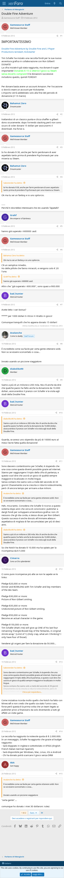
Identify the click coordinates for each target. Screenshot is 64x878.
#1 (61, 36)
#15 (61, 773)
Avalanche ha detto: (12, 493)
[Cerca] (60, 3)
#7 (61, 304)
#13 (61, 662)
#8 (61, 343)
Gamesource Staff (12, 18)
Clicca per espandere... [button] (32, 692)
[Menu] (4, 3)
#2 (61, 114)
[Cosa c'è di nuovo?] (54, 3)
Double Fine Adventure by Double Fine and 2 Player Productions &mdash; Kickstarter (28, 50)
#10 (61, 412)
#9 (61, 380)
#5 (61, 226)
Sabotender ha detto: (12, 183)
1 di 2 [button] (23, 812)
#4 (61, 177)
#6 (61, 249)
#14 (61, 731)
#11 (61, 461)
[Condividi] (57, 36)
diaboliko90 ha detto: (12, 418)
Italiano (7, 863)
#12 (61, 569)
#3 (61, 147)
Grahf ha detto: (10, 276)
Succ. (32, 812)
